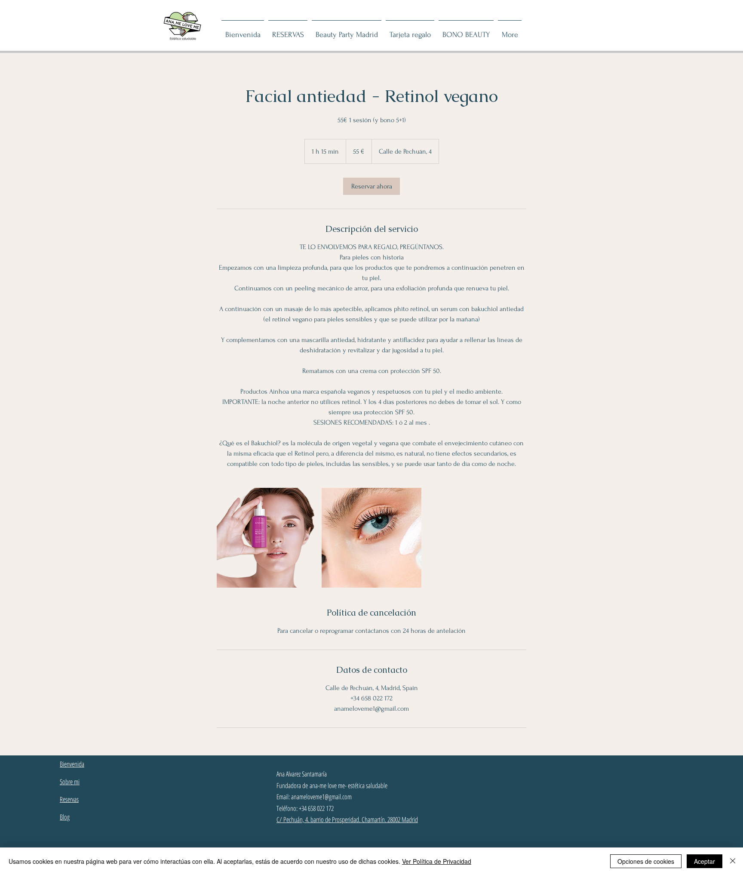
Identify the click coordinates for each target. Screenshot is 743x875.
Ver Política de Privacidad (436, 861)
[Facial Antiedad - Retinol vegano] (266, 538)
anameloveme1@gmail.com (321, 796)
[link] (371, 186)
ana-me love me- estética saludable (348, 785)
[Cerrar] (733, 861)
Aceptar (704, 861)
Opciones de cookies (645, 861)
